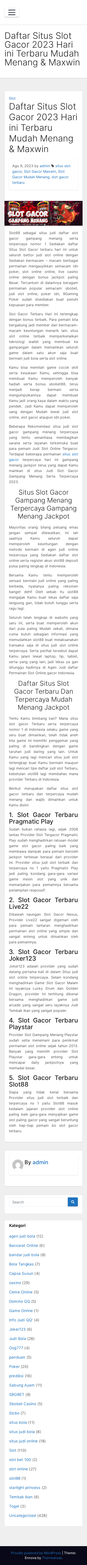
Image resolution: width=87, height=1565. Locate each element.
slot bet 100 (20, 1459)
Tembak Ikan (21, 1497)
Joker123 (17, 1329)
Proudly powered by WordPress (36, 1553)
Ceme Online (21, 1292)
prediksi (16, 1376)
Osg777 (16, 1348)
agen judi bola (22, 1236)
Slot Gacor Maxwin (40, 171)
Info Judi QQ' (21, 1320)
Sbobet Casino (22, 1404)
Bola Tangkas (21, 1264)
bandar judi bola (24, 1255)
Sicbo (14, 1413)
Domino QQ (19, 1301)
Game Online (21, 1310)
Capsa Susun (21, 1273)
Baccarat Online (23, 1245)
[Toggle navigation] (11, 12)
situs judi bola (22, 1432)
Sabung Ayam (22, 1385)
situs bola (18, 1422)
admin (45, 166)
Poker (14, 1366)
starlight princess (25, 1487)
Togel (14, 1506)
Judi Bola (17, 1338)
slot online (18, 1469)
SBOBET (16, 1394)
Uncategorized (22, 1515)
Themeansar (52, 1558)
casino (15, 1283)
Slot (12, 98)
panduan (17, 1357)
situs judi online (23, 1441)
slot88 (14, 1478)
